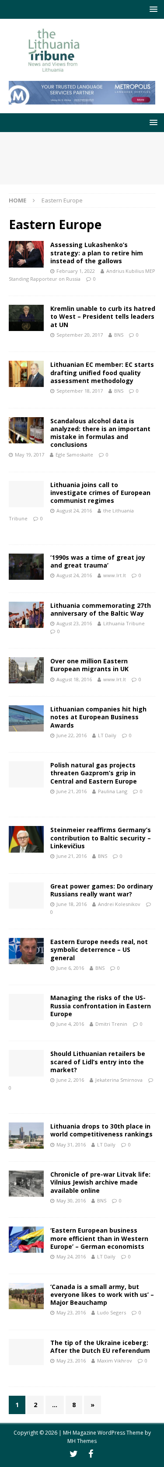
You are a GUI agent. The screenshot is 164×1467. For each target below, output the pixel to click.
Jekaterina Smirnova (119, 1080)
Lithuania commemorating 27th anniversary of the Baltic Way (100, 609)
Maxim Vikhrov (114, 1360)
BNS (118, 334)
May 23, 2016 (71, 1312)
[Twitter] (73, 1454)
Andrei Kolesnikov (119, 904)
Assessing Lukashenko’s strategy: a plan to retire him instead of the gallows (96, 252)
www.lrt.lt (114, 575)
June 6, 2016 (70, 968)
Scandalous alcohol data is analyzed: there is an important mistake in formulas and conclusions (100, 433)
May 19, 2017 (29, 454)
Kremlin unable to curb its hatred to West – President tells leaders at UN (102, 316)
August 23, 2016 (74, 623)
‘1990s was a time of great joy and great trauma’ (97, 561)
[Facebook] (90, 1454)
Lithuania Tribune (124, 623)
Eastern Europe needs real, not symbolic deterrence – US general (99, 949)
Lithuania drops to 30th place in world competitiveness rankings (101, 1130)
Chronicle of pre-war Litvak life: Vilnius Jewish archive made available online (100, 1182)
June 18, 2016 (71, 904)
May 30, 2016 (71, 1200)
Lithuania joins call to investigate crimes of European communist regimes (100, 493)
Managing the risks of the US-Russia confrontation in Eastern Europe (100, 1005)
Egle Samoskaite (74, 454)
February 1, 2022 (75, 271)
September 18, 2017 (79, 390)
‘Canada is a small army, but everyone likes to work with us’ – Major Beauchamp (102, 1294)
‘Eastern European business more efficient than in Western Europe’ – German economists (99, 1238)
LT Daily (107, 735)
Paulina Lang (112, 791)
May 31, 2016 (71, 1144)
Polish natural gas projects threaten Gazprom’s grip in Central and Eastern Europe (93, 773)
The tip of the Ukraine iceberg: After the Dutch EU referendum (100, 1346)
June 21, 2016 (71, 791)
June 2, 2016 (70, 1080)
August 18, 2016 (74, 679)
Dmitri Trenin (111, 1024)
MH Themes (82, 1441)
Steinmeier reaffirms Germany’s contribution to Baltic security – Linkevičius (100, 838)
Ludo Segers (111, 1312)
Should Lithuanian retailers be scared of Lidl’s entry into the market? (97, 1061)
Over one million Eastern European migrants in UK (89, 665)
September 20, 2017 (79, 334)
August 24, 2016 (74, 510)
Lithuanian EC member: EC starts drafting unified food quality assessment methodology (102, 372)
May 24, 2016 (71, 1256)
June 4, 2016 (70, 1024)
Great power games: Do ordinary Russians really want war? (101, 890)
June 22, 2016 (71, 735)
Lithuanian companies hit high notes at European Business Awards (98, 717)
